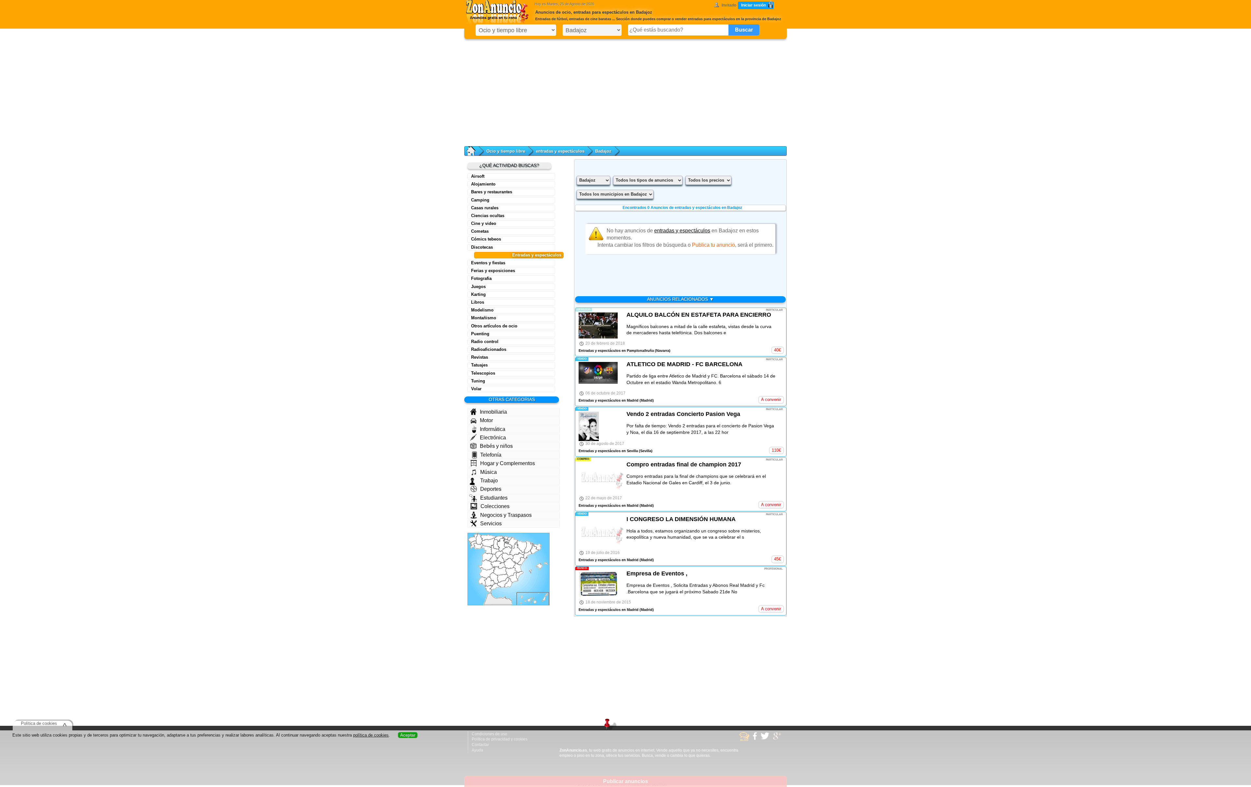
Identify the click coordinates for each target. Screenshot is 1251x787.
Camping (480, 200)
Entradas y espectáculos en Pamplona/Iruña (616, 350)
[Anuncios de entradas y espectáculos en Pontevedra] (473, 545)
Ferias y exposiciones (493, 270)
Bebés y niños (496, 446)
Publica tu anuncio (713, 245)
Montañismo (483, 317)
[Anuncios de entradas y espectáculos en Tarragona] (527, 554)
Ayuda (477, 750)
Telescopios (483, 373)
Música (488, 472)
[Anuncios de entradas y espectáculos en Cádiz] (489, 588)
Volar (476, 388)
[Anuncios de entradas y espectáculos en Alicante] (520, 575)
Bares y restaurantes (491, 191)
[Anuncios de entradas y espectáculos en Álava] (506, 541)
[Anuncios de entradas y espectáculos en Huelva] (483, 581)
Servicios (491, 523)
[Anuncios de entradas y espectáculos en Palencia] (496, 544)
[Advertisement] (625, 91)
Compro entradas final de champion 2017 (683, 464)
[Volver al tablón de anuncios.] (474, 151)
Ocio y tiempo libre (505, 151)
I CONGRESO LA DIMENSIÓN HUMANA (681, 519)
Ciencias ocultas (487, 215)
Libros (477, 302)
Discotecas (482, 247)
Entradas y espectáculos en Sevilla (608, 451)
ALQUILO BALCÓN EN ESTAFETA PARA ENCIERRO (698, 314)
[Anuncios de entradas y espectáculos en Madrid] (500, 559)
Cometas (480, 231)
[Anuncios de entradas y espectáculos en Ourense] (478, 546)
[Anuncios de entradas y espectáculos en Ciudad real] (500, 570)
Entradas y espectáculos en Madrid (609, 400)
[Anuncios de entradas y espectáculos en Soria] (506, 550)
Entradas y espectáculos (536, 255)
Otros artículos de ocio (494, 326)
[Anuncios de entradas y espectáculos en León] (488, 542)
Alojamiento (483, 184)
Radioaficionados (488, 349)
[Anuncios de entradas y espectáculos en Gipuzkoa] (509, 539)
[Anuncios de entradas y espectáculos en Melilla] (505, 597)
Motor (486, 420)
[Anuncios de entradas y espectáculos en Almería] (508, 583)
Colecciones (495, 506)
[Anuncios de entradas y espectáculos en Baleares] (538, 567)
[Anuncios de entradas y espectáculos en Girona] (537, 546)
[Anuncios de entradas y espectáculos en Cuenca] (509, 563)
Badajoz (603, 151)
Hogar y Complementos (507, 463)
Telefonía (490, 455)
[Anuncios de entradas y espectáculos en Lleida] (528, 547)
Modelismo (482, 310)
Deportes (490, 489)
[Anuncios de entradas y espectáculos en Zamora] (486, 549)
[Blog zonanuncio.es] (745, 740)
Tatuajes (479, 365)
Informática (492, 429)
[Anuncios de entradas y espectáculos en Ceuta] (491, 593)
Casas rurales (484, 207)
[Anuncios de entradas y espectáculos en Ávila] (493, 558)
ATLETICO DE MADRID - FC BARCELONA (684, 364)
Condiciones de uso (489, 734)
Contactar (480, 744)
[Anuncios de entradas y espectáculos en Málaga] (495, 587)
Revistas (479, 357)
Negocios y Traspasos (506, 515)
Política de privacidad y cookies (499, 739)
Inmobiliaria (493, 412)
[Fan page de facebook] (756, 739)
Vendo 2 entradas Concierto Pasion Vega (683, 414)
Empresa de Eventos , (656, 573)
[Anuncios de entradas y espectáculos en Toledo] (498, 564)
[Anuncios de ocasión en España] (498, 13)
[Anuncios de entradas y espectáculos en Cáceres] (487, 565)
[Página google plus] (778, 739)
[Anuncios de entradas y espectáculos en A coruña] (473, 538)
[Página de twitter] (765, 738)
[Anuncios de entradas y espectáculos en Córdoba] (494, 579)
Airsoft (477, 176)
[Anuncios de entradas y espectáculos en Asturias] (488, 537)
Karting (478, 294)
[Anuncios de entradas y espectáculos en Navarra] (513, 542)
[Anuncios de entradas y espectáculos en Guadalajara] (507, 557)
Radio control (484, 341)
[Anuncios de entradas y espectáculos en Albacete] (511, 572)
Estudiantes (494, 498)
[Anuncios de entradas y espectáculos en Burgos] (501, 545)
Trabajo (489, 480)
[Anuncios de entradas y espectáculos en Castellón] (521, 561)
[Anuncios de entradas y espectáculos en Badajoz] (488, 573)
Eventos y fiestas (488, 262)
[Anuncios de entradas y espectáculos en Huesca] (522, 546)
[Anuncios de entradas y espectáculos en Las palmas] (540, 598)
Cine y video (483, 223)
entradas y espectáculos (560, 151)
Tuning (478, 381)
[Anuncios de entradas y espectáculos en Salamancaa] (487, 557)
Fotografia (481, 278)
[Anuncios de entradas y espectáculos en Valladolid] (495, 550)
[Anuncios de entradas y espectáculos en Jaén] (502, 578)
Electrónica (493, 437)
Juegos (478, 286)
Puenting (480, 333)
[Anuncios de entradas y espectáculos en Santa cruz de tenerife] (526, 600)
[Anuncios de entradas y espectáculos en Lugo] (479, 539)
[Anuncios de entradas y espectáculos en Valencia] (517, 567)
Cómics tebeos (486, 239)
